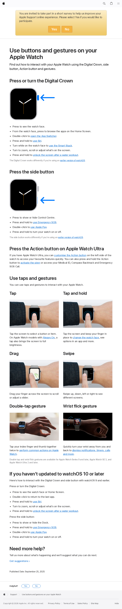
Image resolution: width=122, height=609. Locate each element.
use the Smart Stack (60, 145)
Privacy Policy (54, 603)
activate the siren (30, 262)
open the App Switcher (43, 136)
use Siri (37, 140)
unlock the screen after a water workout (55, 154)
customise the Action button (70, 255)
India (117, 603)
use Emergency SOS (44, 222)
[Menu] (118, 3)
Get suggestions (19, 561)
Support (13, 595)
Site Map (94, 603)
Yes (54, 29)
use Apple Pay (38, 227)
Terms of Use (68, 603)
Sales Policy (83, 603)
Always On (49, 337)
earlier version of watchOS (72, 160)
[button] (104, 3)
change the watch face (86, 337)
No (67, 29)
